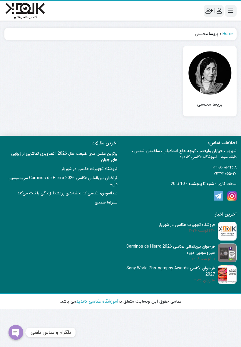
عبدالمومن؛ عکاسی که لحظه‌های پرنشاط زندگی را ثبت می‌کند (67, 193)
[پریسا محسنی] (210, 73)
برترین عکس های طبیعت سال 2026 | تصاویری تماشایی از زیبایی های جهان (64, 156)
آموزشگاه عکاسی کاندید (97, 301)
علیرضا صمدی (106, 202)
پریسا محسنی (209, 104)
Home (228, 34)
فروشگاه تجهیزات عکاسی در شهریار (89, 169)
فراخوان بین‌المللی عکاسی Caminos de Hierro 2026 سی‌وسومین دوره (63, 181)
